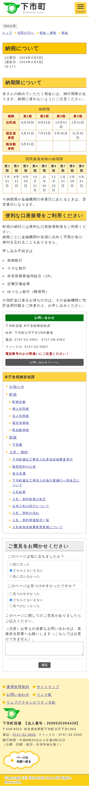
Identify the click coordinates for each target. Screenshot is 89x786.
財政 (13, 437)
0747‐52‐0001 (24, 734)
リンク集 (44, 694)
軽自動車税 (20, 430)
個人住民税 (20, 408)
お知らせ (16, 387)
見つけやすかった (26, 594)
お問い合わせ (17, 694)
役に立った (21, 564)
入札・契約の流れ (25, 513)
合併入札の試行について (30, 506)
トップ (7, 32)
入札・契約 (18, 452)
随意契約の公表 (24, 466)
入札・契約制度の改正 (29, 499)
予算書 (17, 444)
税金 (65, 32)
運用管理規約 (17, 687)
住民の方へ (25, 32)
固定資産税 (20, 423)
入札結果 (19, 492)
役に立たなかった (26, 576)
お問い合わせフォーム (44, 362)
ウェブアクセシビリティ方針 (31, 702)
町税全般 (19, 402)
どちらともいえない (28, 570)
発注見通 (19, 473)
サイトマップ (48, 687)
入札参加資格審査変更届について (37, 527)
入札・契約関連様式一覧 (30, 520)
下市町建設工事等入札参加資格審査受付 (42, 459)
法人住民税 (20, 416)
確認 (44, 665)
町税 (13, 394)
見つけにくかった (26, 606)
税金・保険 (48, 32)
